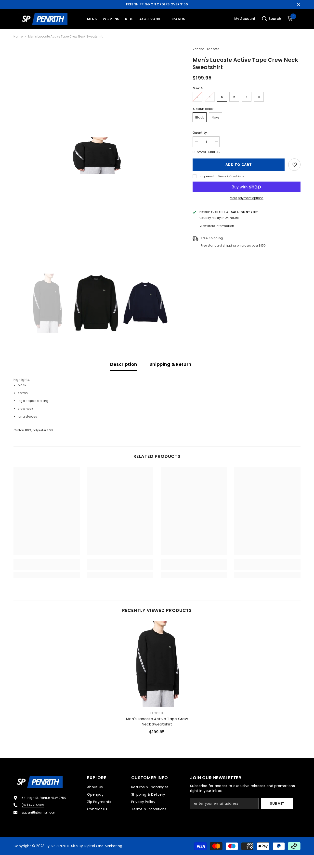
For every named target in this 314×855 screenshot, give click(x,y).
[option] (95, 155)
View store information (216, 226)
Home (18, 36)
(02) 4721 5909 (33, 805)
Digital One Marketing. (103, 845)
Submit (277, 803)
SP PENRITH (60, 845)
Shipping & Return (170, 364)
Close (298, 4)
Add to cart (238, 164)
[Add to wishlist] (294, 164)
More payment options (246, 198)
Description (123, 364)
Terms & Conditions (231, 176)
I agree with (208, 176)
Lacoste (213, 49)
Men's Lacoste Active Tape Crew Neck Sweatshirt (157, 721)
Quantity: (200, 133)
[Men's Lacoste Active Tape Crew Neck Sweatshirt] (157, 664)
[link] (46, 567)
